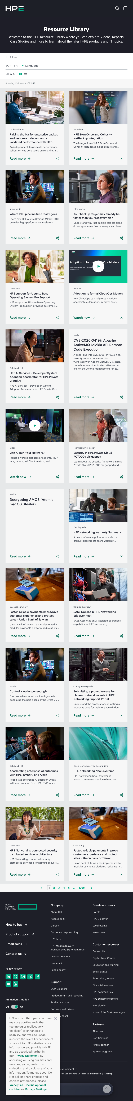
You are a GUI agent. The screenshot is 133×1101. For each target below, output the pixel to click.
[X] (15, 976)
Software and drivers (62, 1009)
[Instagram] (23, 976)
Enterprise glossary (103, 978)
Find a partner (101, 1044)
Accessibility (58, 918)
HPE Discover (100, 918)
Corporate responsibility (64, 932)
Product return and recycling (67, 995)
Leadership (57, 963)
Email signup (100, 971)
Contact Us (99, 951)
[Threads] (30, 976)
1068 (82, 887)
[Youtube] (8, 984)
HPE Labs (56, 939)
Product (18, 934)
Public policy (58, 969)
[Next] (91, 888)
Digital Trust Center (104, 958)
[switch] (12, 1006)
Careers (55, 925)
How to (14, 924)
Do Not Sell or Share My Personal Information (79, 1073)
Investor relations (60, 956)
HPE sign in (99, 1005)
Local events (100, 925)
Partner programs (103, 1051)
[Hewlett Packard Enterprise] (15, 8)
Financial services (103, 985)
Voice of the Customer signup (109, 1012)
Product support (60, 1002)
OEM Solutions (59, 988)
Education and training (106, 964)
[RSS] (15, 984)
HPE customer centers (105, 998)
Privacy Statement (26, 1055)
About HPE (57, 912)
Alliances (98, 1031)
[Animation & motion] (14, 1007)
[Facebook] (37, 976)
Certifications (100, 1038)
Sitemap (108, 1073)
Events (96, 912)
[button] (55, 1018)
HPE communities (103, 992)
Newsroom (99, 932)
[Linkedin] (8, 976)
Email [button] (14, 944)
